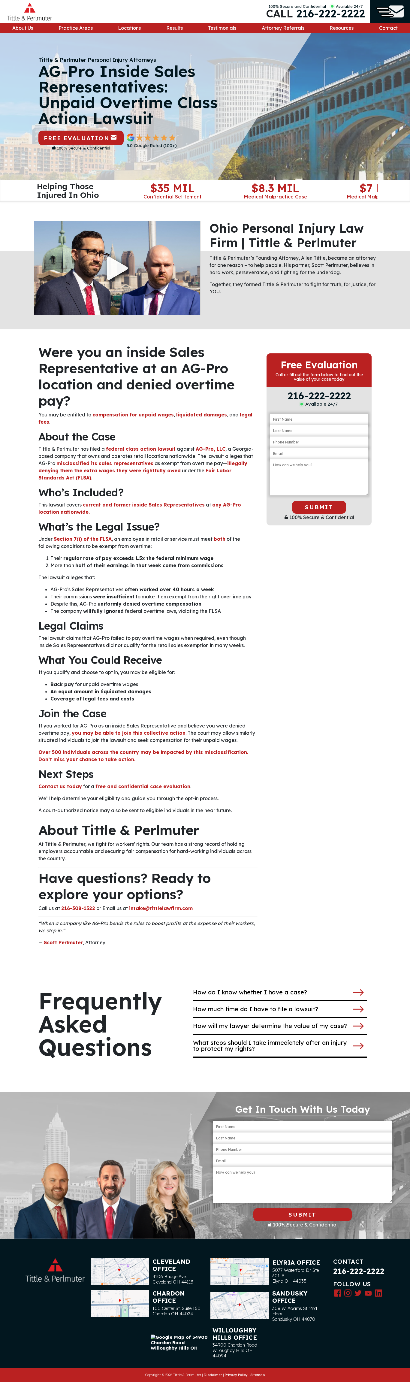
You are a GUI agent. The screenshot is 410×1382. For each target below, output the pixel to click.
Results (174, 28)
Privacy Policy (236, 1375)
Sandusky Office (290, 1297)
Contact (388, 28)
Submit (319, 507)
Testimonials (222, 28)
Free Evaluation (76, 138)
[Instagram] (347, 1292)
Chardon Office (168, 1297)
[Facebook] (337, 1292)
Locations (129, 28)
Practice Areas (76, 28)
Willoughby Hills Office (235, 1333)
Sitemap (257, 1375)
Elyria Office (296, 1262)
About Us (22, 28)
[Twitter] (358, 1292)
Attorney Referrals (283, 28)
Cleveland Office (171, 1265)
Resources (342, 28)
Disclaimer (213, 1375)
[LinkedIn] (378, 1292)
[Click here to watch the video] (117, 268)
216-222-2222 (330, 13)
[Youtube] (368, 1292)
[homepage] (29, 11)
